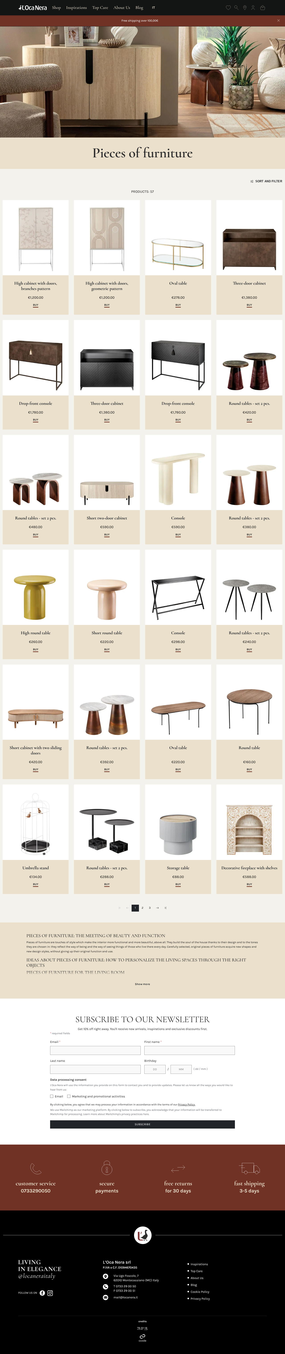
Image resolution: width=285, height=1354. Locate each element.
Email (55, 1042)
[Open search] (236, 8)
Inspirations (76, 7)
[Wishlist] (228, 8)
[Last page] (165, 908)
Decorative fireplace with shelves (249, 868)
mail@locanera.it (126, 1297)
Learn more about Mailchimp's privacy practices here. (116, 1114)
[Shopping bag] (262, 8)
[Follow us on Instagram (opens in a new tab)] (50, 1293)
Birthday (150, 1061)
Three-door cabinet (249, 283)
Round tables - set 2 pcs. (249, 403)
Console (178, 518)
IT (153, 8)
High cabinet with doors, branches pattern (35, 286)
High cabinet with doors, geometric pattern (107, 286)
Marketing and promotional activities (98, 1096)
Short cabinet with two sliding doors (36, 750)
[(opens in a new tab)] (142, 1329)
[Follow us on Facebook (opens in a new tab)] (43, 1293)
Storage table (178, 868)
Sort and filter (268, 181)
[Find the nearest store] (245, 8)
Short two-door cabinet (107, 518)
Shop (56, 7)
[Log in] (253, 8)
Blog (139, 7)
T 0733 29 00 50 (125, 1286)
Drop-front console (35, 403)
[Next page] (157, 908)
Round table (249, 747)
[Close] (278, 21)
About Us (122, 7)
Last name (57, 1061)
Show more (142, 984)
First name (153, 1042)
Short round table (107, 633)
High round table (35, 633)
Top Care (100, 7)
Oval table (178, 283)
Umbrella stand (35, 868)
